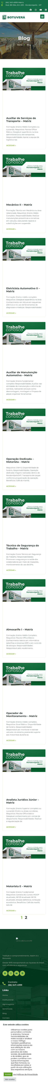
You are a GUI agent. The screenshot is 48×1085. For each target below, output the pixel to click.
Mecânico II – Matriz (19, 204)
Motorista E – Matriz (19, 886)
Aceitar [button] (8, 1074)
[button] (42, 16)
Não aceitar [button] (10, 1079)
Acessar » (11, 145)
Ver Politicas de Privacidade (25, 1074)
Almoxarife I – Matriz (19, 629)
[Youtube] (41, 10)
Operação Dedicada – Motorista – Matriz (20, 460)
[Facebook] (31, 10)
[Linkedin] (46, 10)
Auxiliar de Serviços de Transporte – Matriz (21, 120)
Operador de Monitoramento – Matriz (21, 715)
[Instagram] (36, 10)
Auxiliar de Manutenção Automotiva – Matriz (21, 374)
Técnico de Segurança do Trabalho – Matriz (22, 547)
